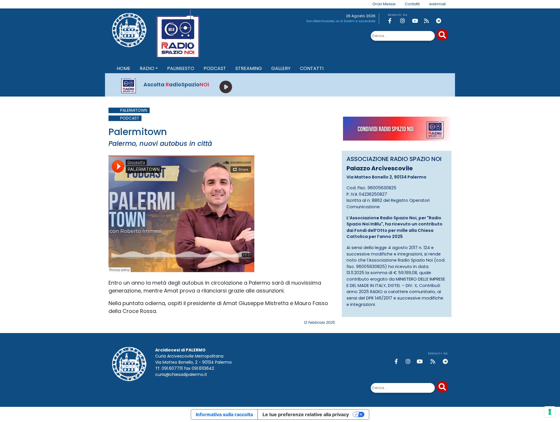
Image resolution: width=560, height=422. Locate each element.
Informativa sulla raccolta (224, 414)
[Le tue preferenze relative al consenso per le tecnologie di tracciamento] (549, 411)
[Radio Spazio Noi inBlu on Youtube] (417, 21)
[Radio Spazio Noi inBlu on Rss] (429, 21)
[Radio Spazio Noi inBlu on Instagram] (405, 21)
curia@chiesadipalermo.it (181, 374)
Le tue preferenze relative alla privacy (305, 414)
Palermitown (133, 110)
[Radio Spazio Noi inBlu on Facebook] (393, 21)
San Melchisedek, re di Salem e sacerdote (340, 21)
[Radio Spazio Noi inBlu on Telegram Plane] (441, 21)
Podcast (129, 118)
